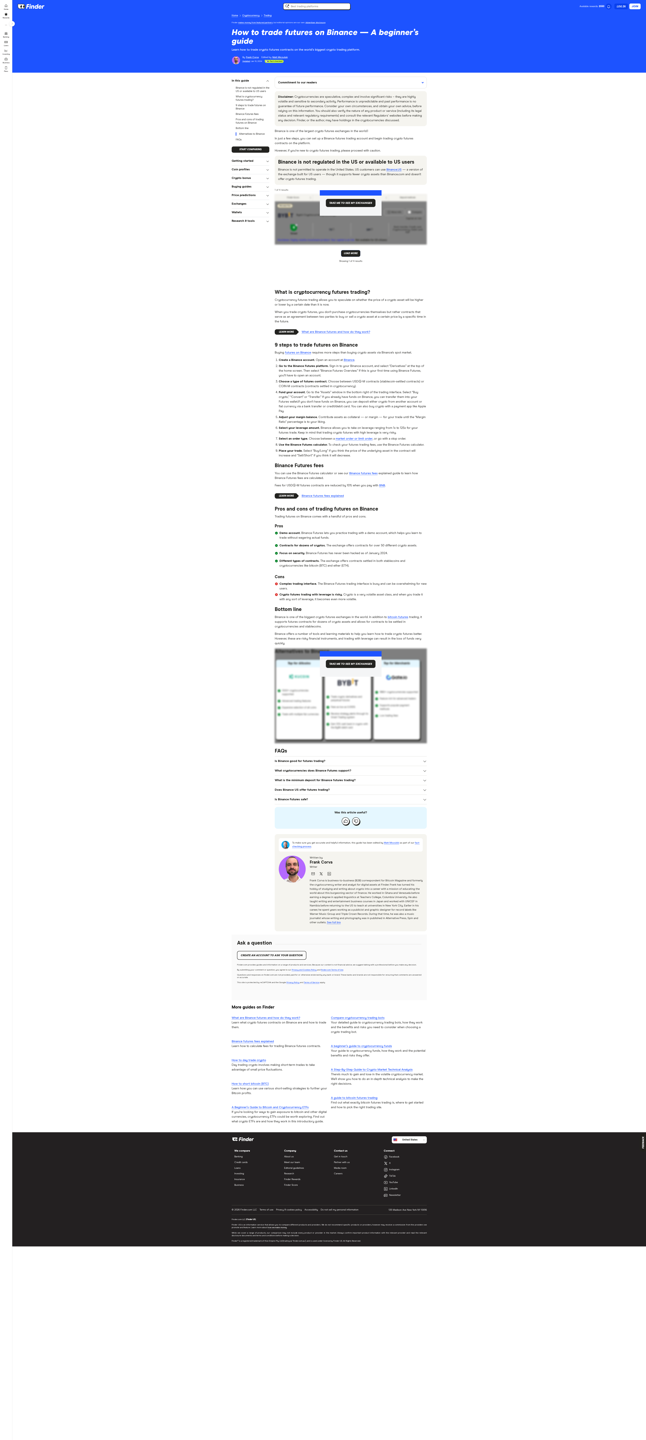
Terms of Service (311, 983)
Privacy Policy (292, 983)
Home (235, 15)
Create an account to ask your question (272, 955)
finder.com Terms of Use (332, 970)
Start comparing (250, 149)
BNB (382, 485)
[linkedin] (329, 873)
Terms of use (266, 1210)
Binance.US (394, 169)
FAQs (239, 139)
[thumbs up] (345, 821)
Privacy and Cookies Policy (304, 970)
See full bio (334, 922)
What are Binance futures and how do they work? (336, 331)
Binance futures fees (363, 473)
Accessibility (311, 1210)
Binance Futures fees (247, 114)
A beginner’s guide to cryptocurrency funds (361, 1046)
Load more (351, 253)
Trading (268, 15)
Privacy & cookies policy (289, 1210)
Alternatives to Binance (252, 134)
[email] (313, 873)
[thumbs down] (356, 821)
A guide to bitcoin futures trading (354, 1097)
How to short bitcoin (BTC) (250, 1083)
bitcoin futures (398, 617)
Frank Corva (321, 862)
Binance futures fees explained (323, 495)
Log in (621, 6)
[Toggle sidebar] (12, 23)
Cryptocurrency (251, 15)
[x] (321, 873)
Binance (349, 360)
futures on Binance (298, 352)
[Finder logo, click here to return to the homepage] (36, 6)
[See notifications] (609, 7)
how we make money (277, 1228)
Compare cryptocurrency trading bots (358, 1017)
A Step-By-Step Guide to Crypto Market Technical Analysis (372, 1069)
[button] (250, 81)
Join (635, 6)
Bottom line (242, 128)
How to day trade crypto (249, 1060)
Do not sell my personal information (339, 1210)
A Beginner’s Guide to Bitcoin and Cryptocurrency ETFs (270, 1107)
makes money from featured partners (255, 23)
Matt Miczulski (391, 843)
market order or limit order (354, 438)
